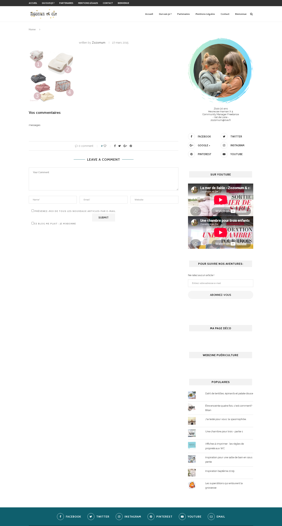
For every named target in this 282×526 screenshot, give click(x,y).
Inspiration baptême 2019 (219, 471)
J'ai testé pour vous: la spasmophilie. (226, 419)
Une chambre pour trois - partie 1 (224, 431)
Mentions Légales (88, 3)
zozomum (98, 42)
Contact (108, 3)
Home (32, 29)
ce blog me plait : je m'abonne (55, 223)
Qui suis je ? (48, 3)
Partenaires (66, 3)
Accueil (33, 3)
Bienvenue (123, 3)
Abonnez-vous (220, 295)
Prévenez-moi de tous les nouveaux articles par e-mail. (75, 211)
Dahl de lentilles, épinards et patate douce (229, 393)
